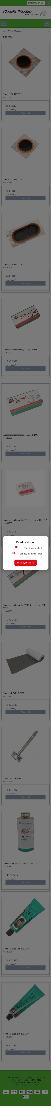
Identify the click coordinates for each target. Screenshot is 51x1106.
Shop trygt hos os (25, 563)
